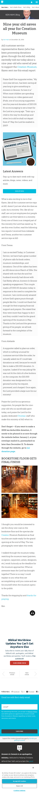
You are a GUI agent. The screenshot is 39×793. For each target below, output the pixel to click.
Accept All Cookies (19, 781)
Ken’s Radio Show (16, 7)
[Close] (33, 767)
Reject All (19, 786)
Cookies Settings (19, 790)
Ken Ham (4, 7)
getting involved (19, 740)
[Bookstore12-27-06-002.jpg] (19, 492)
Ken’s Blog (26, 7)
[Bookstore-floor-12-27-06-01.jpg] (19, 517)
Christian (22, 416)
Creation (5, 535)
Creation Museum (27, 66)
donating (32, 738)
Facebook (16, 692)
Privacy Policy (32, 712)
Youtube (31, 692)
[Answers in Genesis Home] (6, 2)
